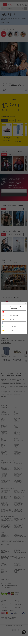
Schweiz (14, 312)
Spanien (14, 330)
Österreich (14, 315)
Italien (14, 326)
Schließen (26, 303)
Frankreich (14, 323)
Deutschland (14, 319)
